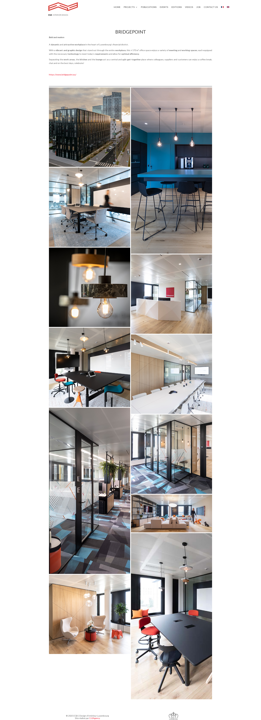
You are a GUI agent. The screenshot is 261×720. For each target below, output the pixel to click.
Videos (189, 7)
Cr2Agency (94, 718)
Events (164, 7)
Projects (129, 7)
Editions (176, 7)
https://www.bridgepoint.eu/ (62, 74)
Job (198, 7)
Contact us (211, 7)
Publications (148, 7)
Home (117, 7)
